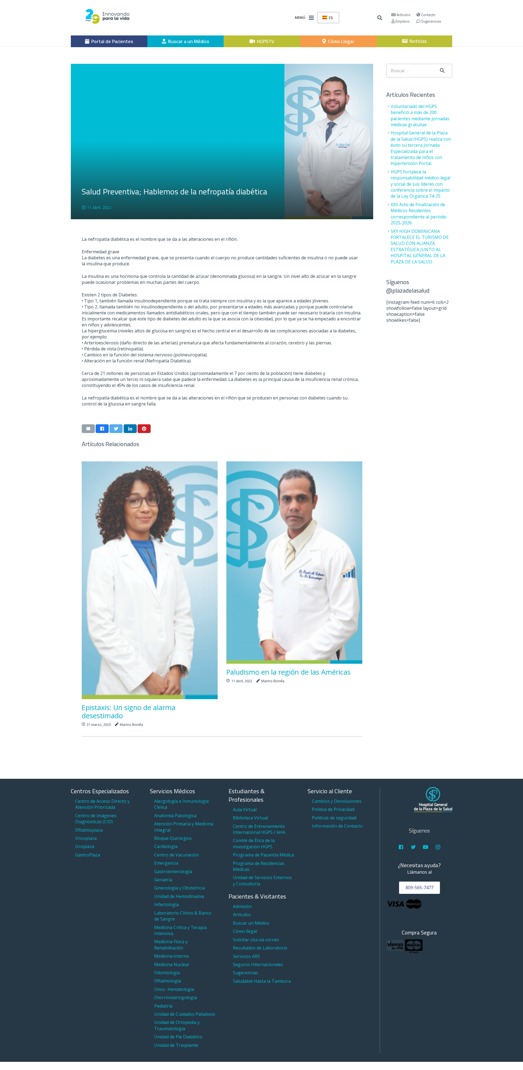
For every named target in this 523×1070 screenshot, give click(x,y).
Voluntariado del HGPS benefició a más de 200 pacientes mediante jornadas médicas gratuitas (420, 115)
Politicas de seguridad (334, 818)
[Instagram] (438, 847)
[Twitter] (413, 847)
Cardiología (166, 846)
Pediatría (163, 1006)
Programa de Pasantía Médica (263, 855)
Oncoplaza (86, 838)
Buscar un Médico (251, 923)
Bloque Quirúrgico (173, 838)
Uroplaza (84, 846)
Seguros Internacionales (258, 964)
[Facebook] (401, 847)
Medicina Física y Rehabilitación (171, 945)
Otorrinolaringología (175, 997)
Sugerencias (430, 21)
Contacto (427, 14)
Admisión (242, 906)
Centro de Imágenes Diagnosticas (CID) (96, 819)
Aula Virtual (245, 810)
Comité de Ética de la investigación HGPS (254, 843)
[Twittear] (116, 428)
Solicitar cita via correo (256, 940)
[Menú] (311, 18)
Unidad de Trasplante (176, 1045)
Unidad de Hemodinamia (179, 896)
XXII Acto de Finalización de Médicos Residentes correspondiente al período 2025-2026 (418, 214)
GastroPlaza (87, 855)
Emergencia (166, 863)
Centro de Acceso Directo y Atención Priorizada (102, 804)
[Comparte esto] (102, 428)
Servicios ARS (246, 956)
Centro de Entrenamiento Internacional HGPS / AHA (259, 829)
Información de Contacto (337, 826)
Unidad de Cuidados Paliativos (184, 1014)
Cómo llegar (245, 931)
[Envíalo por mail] (88, 428)
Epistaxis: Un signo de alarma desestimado (128, 711)
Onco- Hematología (174, 989)
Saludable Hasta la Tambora (262, 981)
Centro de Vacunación (176, 855)
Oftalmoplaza (89, 830)
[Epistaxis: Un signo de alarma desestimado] (150, 580)
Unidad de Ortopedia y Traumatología (177, 1025)
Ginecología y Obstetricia (179, 888)
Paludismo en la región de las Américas (288, 672)
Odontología (167, 973)
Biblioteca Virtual (250, 818)
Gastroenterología (173, 871)
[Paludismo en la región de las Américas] (294, 562)
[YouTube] (425, 847)
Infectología (166, 904)
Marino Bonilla (131, 724)
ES (330, 17)
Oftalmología (167, 981)
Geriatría (163, 880)
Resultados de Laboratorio (260, 948)
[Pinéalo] (144, 428)
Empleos (402, 21)
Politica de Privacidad (333, 809)
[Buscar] (380, 18)
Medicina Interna (171, 956)
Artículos (403, 14)
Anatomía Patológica (175, 816)
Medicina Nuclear (172, 964)
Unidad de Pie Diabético (178, 1037)
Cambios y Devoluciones (336, 801)
